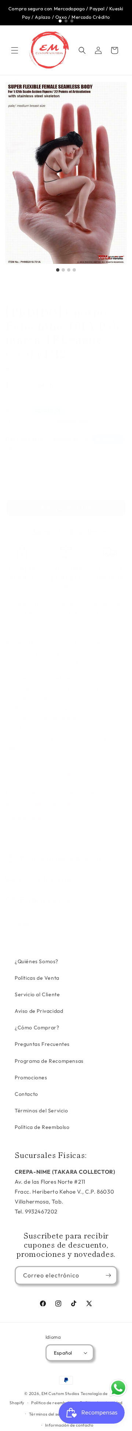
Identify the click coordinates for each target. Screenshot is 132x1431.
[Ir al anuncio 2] (66, 20)
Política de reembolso (52, 1402)
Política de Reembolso (42, 1127)
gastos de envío (27, 394)
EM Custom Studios (60, 1393)
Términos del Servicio (41, 1110)
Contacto (26, 1094)
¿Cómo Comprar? (37, 1027)
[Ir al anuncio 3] (71, 20)
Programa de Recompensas (49, 1061)
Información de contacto (69, 1425)
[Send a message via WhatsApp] (118, 1388)
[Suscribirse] (108, 1275)
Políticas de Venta (37, 978)
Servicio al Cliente (37, 994)
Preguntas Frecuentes (42, 1044)
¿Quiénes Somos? (36, 961)
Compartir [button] (26, 923)
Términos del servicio (50, 1414)
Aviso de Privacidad (39, 1011)
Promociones (31, 1077)
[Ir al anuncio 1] (60, 20)
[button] (15, 50)
